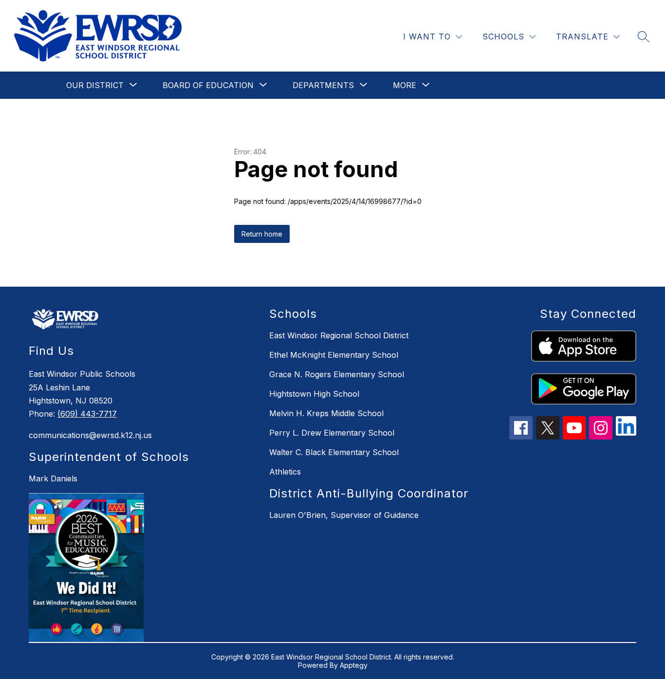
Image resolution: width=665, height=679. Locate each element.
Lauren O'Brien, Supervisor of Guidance (344, 515)
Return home (261, 234)
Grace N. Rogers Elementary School (336, 374)
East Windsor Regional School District (338, 335)
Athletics (285, 472)
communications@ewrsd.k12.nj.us (90, 435)
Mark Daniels (53, 478)
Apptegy (354, 665)
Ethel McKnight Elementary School (333, 355)
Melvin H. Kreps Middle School (326, 413)
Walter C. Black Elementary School (334, 452)
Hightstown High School (314, 394)
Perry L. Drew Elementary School (331, 433)
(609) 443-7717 (87, 414)
